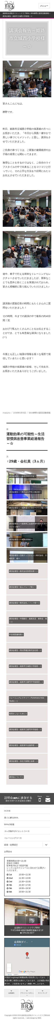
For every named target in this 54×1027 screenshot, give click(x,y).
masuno (6, 412)
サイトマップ (42, 993)
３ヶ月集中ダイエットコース (17, 831)
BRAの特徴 (9, 824)
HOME (7, 811)
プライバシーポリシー (27, 994)
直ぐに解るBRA (11, 817)
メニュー (44, 6)
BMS (39, 1018)
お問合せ (8, 851)
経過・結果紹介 (11, 844)
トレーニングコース (13, 838)
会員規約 (11, 993)
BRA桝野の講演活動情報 (40, 13)
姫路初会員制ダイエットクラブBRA (16, 13)
